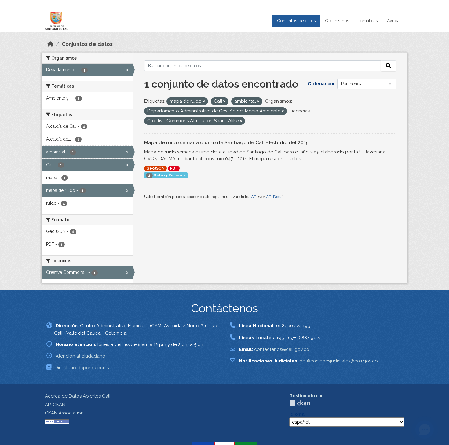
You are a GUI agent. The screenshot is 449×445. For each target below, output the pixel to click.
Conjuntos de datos (296, 20)
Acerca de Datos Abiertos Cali (77, 396)
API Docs (274, 196)
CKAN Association (64, 413)
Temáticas (368, 20)
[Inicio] (50, 44)
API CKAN (55, 404)
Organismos (337, 20)
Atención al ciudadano (80, 356)
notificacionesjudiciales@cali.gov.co (339, 361)
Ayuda (393, 20)
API (254, 196)
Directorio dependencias (82, 367)
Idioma (297, 414)
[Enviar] (388, 65)
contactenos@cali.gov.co (281, 349)
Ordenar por (321, 83)
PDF (173, 168)
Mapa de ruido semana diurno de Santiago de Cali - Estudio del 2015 (226, 142)
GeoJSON (155, 168)
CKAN (299, 403)
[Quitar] (204, 102)
